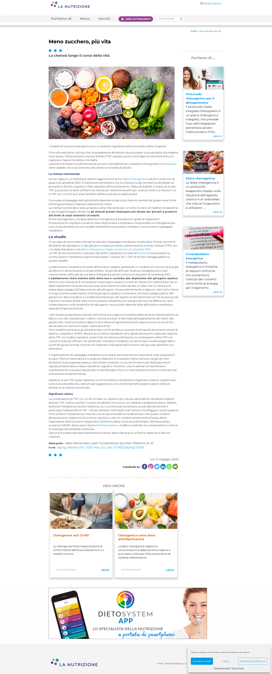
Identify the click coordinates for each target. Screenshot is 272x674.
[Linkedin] (163, 466)
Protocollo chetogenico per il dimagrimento (200, 98)
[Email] (175, 466)
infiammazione (109, 425)
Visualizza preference (253, 661)
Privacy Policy (237, 668)
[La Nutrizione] (70, 4)
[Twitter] (157, 466)
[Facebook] (144, 466)
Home (194, 31)
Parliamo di (61, 18)
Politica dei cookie (222, 668)
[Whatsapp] (169, 466)
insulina (142, 253)
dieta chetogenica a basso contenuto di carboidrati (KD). (116, 249)
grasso (172, 163)
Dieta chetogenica (200, 178)
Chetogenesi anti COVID (71, 535)
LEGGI (105, 570)
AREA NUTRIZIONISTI (138, 19)
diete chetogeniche (135, 179)
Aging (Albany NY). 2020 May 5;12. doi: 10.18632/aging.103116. (100, 447)
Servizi (104, 18)
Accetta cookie (202, 661)
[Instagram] (150, 466)
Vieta (226, 661)
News (85, 18)
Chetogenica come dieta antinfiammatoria (136, 537)
